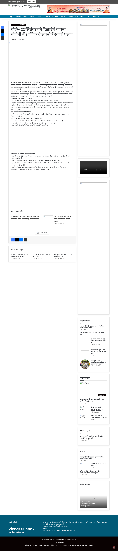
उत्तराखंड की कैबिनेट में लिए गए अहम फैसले (41, 255)
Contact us (89, 545)
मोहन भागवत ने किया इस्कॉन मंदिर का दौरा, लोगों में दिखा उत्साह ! (62, 219)
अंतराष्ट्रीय (33, 17)
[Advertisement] (42, 141)
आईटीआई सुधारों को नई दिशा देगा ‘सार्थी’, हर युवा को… (92, 437)
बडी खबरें (18, 17)
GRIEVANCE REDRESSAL (76, 545)
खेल (76, 17)
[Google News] (42, 232)
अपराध (82, 17)
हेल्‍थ (88, 17)
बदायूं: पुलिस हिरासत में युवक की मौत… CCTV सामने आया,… (92, 327)
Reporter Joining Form (50, 545)
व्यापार (71, 17)
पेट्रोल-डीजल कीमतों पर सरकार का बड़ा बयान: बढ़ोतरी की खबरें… (98, 409)
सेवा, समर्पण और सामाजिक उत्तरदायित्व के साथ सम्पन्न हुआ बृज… (98, 362)
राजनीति (47, 17)
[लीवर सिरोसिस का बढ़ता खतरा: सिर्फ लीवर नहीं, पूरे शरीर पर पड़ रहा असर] (85, 418)
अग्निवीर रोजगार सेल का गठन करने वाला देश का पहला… (19, 255)
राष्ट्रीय (25, 17)
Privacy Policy (37, 545)
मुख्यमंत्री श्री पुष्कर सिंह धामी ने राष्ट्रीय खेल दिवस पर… (98, 351)
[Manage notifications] (114, 547)
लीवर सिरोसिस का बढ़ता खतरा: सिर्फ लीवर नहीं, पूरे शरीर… (99, 417)
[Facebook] (13, 239)
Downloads (63, 545)
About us (28, 545)
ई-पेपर (94, 17)
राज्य (39, 17)
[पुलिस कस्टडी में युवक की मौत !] (85, 466)
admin (14, 39)
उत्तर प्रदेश (22, 25)
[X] (17, 239)
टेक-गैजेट (63, 17)
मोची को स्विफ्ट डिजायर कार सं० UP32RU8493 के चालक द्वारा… (90, 472)
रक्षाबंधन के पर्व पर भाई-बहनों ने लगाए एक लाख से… (98, 341)
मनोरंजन (55, 17)
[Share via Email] (25, 239)
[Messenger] (21, 239)
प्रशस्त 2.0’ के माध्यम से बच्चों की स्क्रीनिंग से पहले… (63, 255)
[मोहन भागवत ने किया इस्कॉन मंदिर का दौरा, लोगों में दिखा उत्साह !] (48, 218)
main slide (15, 25)
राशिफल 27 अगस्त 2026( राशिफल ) (88, 505)
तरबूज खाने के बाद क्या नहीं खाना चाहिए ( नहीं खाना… (92, 400)
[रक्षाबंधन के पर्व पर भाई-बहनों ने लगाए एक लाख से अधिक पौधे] (85, 343)
